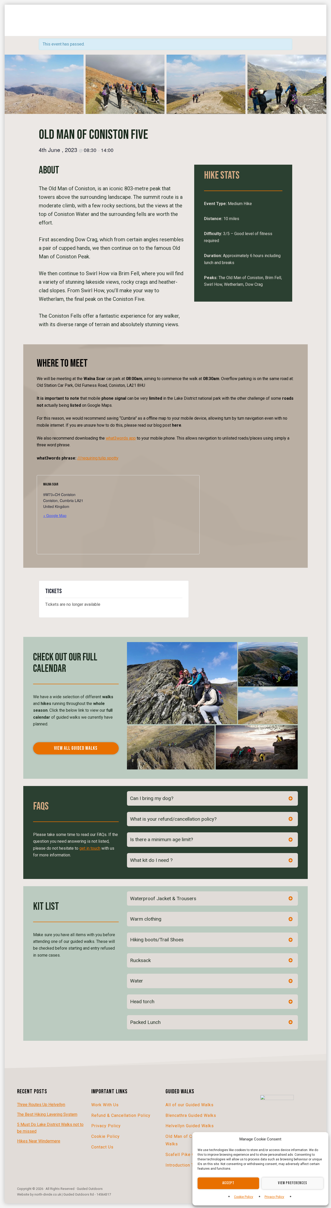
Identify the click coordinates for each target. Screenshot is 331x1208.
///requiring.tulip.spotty (97, 458)
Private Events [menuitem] (27, 25)
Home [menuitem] (17, 15)
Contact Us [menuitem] (277, 20)
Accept (228, 1183)
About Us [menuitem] (247, 20)
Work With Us (105, 1104)
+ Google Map (54, 515)
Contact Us (102, 1147)
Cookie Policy (243, 1197)
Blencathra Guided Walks (191, 1115)
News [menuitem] (224, 20)
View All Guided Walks (75, 748)
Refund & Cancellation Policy (121, 1115)
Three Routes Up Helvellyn (41, 1104)
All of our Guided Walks (190, 1104)
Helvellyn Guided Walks (190, 1125)
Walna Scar (50, 484)
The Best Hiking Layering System (47, 1114)
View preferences (292, 1183)
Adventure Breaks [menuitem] (85, 15)
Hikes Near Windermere (38, 1141)
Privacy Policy (274, 1197)
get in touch (89, 848)
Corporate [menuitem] (199, 20)
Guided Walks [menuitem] (45, 15)
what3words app (121, 438)
